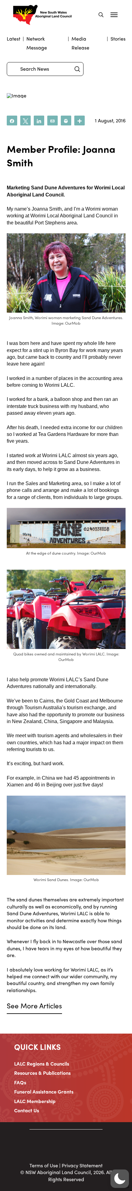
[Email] (52, 120)
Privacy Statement (82, 1165)
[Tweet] (25, 120)
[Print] (66, 120)
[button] (101, 15)
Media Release (80, 43)
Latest (13, 38)
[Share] (12, 120)
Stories (118, 38)
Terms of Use (43, 1165)
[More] (79, 120)
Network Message (36, 43)
